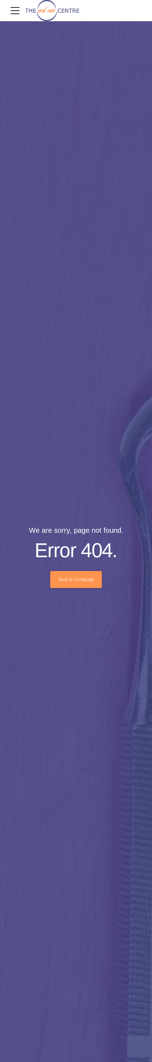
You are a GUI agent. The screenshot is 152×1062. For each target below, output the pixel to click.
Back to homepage (76, 579)
